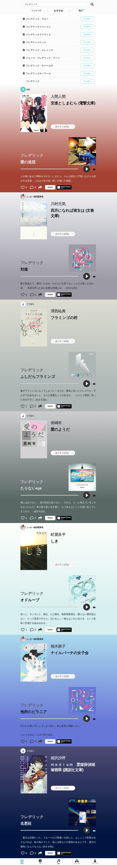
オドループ (29, 600)
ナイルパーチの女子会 (70, 653)
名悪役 (26, 823)
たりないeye (31, 488)
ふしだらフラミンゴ (37, 376)
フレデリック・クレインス (39, 50)
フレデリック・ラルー (37, 19)
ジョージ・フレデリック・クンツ (42, 58)
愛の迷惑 (27, 162)
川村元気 (58, 204)
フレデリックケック (35, 42)
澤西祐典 (58, 311)
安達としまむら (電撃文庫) (73, 103)
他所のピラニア (33, 711)
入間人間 (58, 96)
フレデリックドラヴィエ (38, 34)
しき (54, 541)
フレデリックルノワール (38, 73)
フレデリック (32, 81)
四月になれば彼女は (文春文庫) (72, 213)
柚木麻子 (58, 646)
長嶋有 (56, 423)
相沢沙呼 (58, 758)
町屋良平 (58, 534)
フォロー (87, 19)
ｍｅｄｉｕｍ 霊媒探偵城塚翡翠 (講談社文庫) (73, 767)
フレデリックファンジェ (38, 27)
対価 (24, 269)
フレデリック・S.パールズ (39, 66)
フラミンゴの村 (64, 317)
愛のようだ (60, 429)
